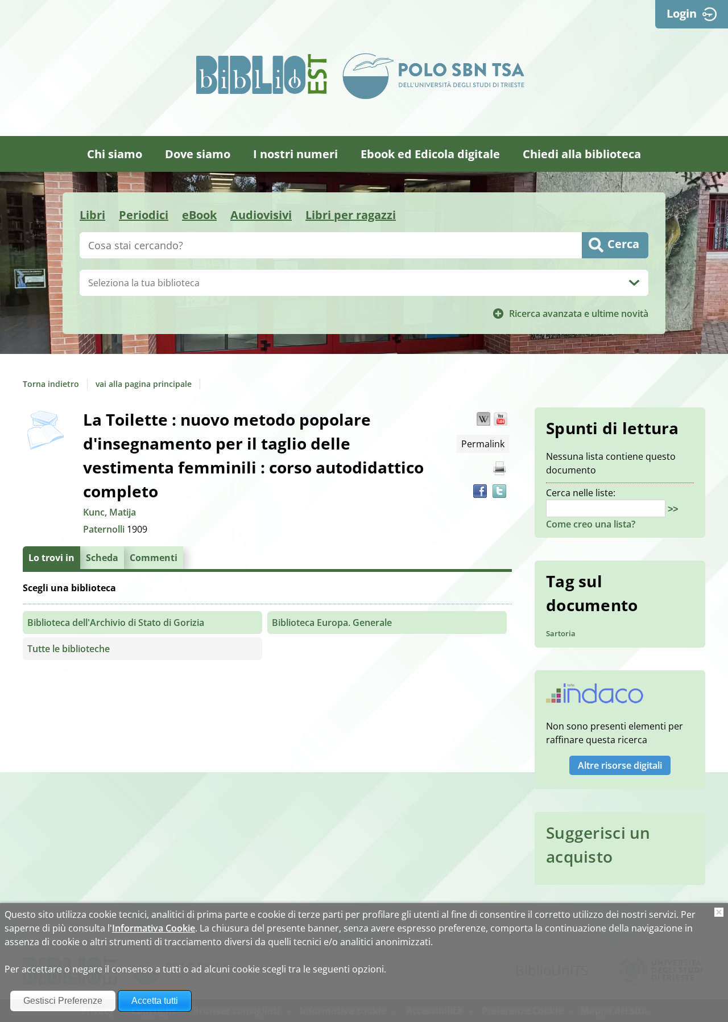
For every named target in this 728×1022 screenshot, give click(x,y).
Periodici (143, 214)
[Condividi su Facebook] (480, 491)
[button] (483, 418)
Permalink (482, 444)
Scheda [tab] (102, 557)
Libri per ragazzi (350, 214)
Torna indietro (51, 383)
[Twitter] (499, 491)
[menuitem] (115, 154)
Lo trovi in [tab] (51, 557)
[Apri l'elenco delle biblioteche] (634, 283)
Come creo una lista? (590, 524)
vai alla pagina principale (144, 383)
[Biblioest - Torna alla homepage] (261, 74)
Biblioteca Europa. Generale (332, 622)
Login (682, 13)
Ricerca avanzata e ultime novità (578, 313)
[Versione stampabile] (499, 468)
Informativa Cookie (153, 928)
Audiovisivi (261, 214)
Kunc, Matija (109, 512)
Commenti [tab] (153, 557)
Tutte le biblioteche (68, 648)
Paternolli (105, 529)
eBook (199, 214)
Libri (92, 214)
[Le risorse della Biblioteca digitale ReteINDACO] (594, 697)
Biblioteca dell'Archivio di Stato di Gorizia (115, 622)
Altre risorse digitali (620, 765)
